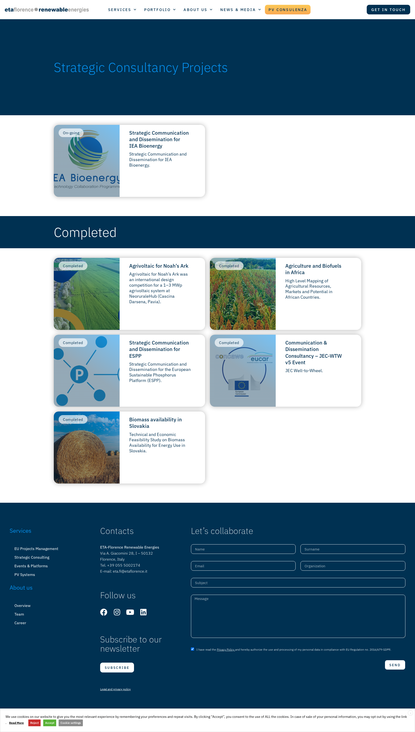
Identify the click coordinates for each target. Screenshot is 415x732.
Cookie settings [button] (71, 723)
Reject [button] (34, 723)
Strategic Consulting (31, 557)
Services (20, 530)
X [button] (410, 713)
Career (20, 622)
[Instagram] (117, 612)
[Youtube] (130, 612)
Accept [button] (49, 723)
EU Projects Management (36, 548)
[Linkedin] (143, 612)
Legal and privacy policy (115, 689)
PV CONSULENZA (288, 9)
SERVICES (119, 9)
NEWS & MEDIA (238, 9)
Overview (22, 605)
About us (21, 587)
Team (19, 614)
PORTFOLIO (157, 9)
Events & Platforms (31, 565)
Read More (16, 723)
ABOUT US (195, 9)
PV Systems (24, 574)
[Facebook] (103, 612)
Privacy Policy (226, 649)
